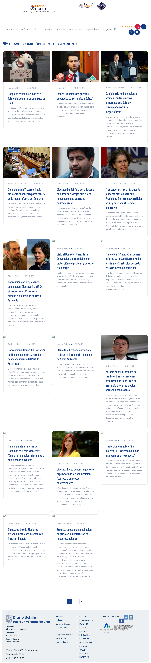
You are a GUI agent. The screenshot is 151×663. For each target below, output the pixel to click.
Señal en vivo (61, 638)
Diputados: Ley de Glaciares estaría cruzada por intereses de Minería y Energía (25, 533)
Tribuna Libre (61, 628)
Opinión (48, 29)
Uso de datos (62, 642)
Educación (84, 635)
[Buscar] (131, 32)
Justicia (83, 646)
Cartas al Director (63, 624)
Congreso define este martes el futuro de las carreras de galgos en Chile (26, 98)
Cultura (36, 29)
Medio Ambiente (87, 642)
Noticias (11, 29)
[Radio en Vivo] (138, 26)
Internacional (76, 29)
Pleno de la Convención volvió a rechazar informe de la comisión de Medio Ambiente (74, 354)
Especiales (91, 29)
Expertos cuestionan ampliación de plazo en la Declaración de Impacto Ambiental (74, 533)
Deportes (60, 29)
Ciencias (83, 628)
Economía (84, 639)
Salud (82, 650)
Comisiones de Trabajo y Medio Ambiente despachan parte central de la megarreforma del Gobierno (26, 193)
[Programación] (143, 26)
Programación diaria (64, 635)
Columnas (60, 620)
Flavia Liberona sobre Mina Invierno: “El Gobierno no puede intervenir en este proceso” (122, 450)
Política (25, 29)
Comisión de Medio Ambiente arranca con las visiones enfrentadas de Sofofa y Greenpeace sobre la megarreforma (121, 102)
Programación (110, 29)
